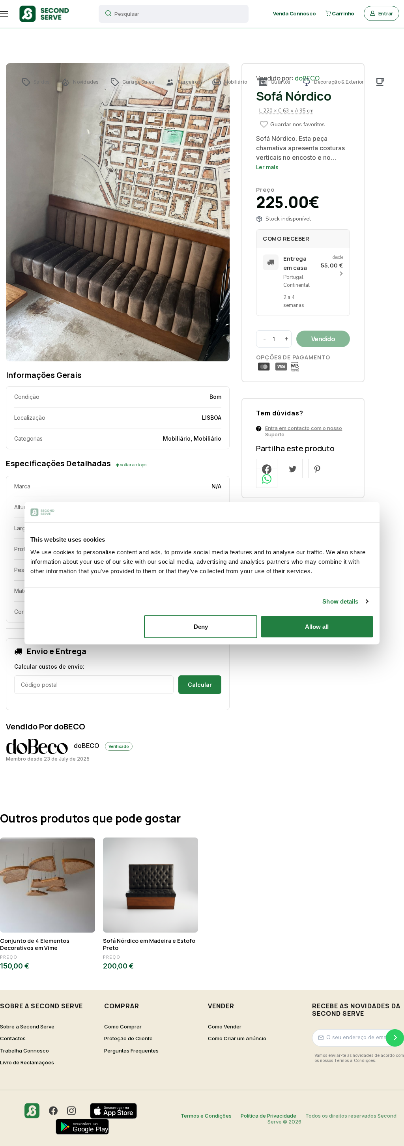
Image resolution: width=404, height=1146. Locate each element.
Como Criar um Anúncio (237, 1038)
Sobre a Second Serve (27, 1027)
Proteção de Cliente (128, 1038)
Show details (340, 601)
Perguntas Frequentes (131, 1051)
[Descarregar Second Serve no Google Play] (86, 1127)
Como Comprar (123, 1027)
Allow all (317, 626)
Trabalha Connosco (24, 1051)
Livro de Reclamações (27, 1063)
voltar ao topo (132, 464)
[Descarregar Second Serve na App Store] (117, 1111)
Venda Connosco (294, 13)
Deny (201, 626)
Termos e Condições (206, 1115)
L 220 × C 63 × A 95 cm (286, 110)
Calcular (200, 684)
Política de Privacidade (268, 1115)
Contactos (13, 1038)
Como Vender (224, 1027)
